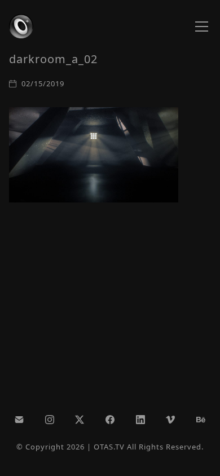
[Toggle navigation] (201, 26)
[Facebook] (110, 419)
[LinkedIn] (140, 419)
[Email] (19, 419)
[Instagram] (49, 419)
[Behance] (200, 419)
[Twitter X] (80, 419)
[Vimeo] (170, 419)
